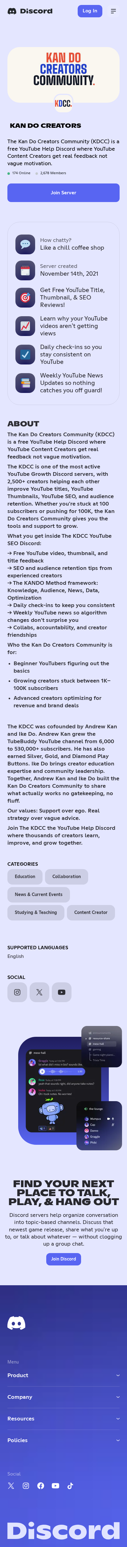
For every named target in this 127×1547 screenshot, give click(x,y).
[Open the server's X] (39, 992)
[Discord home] (29, 11)
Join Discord (63, 1259)
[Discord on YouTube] (55, 1485)
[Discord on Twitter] (11, 1485)
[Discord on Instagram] (26, 1485)
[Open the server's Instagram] (17, 992)
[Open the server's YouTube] (62, 992)
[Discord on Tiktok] (70, 1485)
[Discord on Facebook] (40, 1485)
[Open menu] (113, 11)
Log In (90, 10)
